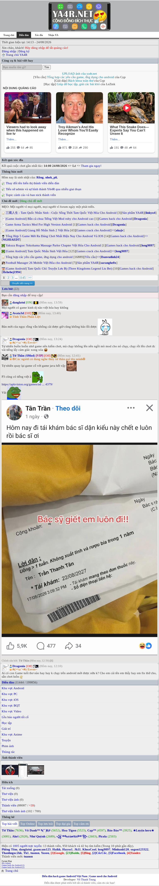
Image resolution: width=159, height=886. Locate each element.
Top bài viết (9, 823)
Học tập (7, 723)
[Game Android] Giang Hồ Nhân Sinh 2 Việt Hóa (37, 230)
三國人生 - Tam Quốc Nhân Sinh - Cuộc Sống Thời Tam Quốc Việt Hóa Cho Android (61, 212)
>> (113, 230)
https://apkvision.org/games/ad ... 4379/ (27, 384)
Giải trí (6, 728)
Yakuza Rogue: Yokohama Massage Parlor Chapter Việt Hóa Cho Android (53, 245)
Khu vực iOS (10, 699)
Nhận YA (53, 35)
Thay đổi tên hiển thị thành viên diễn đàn (32, 183)
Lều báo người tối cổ (15, 717)
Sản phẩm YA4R (132, 212)
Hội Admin (6, 863)
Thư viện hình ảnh (13, 811)
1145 (22, 277)
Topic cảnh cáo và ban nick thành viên (31, 195)
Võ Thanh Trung (86, 879)
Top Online (27, 823)
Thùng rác (8, 751)
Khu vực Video (11, 711)
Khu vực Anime (12, 734)
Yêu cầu (90, 257)
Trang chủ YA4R (16, 54)
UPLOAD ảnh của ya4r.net (79, 73)
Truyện (6, 740)
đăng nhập (20, 295)
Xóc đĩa (39, 35)
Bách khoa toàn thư (80, 80)
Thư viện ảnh (10, 799)
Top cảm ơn (81, 823)
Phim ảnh (8, 746)
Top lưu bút (45, 823)
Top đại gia (63, 823)
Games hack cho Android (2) (13, 867)
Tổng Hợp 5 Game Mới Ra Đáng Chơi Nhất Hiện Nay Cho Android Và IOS (54, 236)
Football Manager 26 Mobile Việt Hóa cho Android (39, 262)
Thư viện (7, 793)
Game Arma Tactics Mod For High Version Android (39, 224)
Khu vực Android (13, 688)
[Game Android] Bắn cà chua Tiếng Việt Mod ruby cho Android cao (50, 218)
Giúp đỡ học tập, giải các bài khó (78, 84)
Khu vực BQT (11, 705)
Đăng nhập (9, 51)
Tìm (46, 67)
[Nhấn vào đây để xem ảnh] (79, 527)
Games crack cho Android (93, 230)
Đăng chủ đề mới (31, 201)
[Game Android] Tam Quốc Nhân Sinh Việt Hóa (37, 251)
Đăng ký (24, 51)
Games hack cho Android (115, 218)
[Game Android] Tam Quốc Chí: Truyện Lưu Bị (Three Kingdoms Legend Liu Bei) (59, 268)
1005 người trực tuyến (27, 846)
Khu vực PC (9, 694)
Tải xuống (8, 788)
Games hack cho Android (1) (13, 865)
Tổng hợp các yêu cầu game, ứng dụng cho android (80, 77)
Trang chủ (8, 35)
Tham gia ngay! (91, 165)
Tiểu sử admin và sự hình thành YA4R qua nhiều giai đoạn (43, 189)
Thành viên (9, 805)
